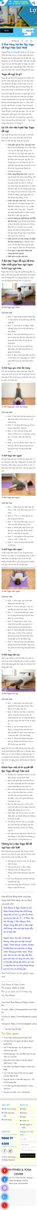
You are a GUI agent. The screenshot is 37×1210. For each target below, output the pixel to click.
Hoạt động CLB (29, 32)
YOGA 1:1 (25, 1121)
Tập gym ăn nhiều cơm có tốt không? (17, 1092)
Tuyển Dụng (7, 1120)
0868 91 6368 (7, 1140)
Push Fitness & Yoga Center (22, 1002)
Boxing (24, 1113)
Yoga (23, 1117)
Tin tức (6, 31)
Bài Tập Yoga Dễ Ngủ (13, 1029)
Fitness (24, 1109)
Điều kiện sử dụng (9, 1109)
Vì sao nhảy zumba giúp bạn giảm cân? (18, 1037)
